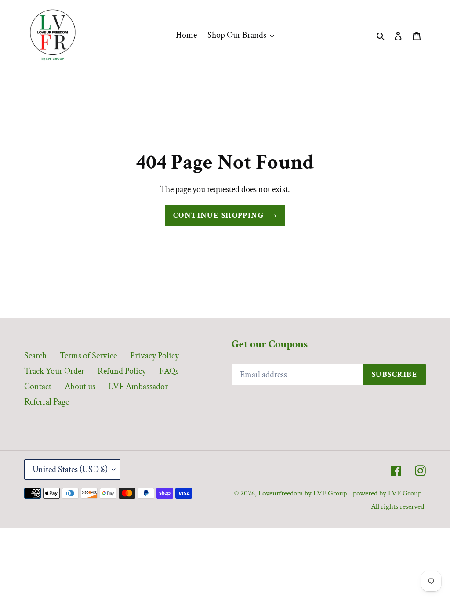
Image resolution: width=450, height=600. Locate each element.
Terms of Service (88, 355)
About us (80, 386)
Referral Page (46, 402)
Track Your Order (54, 371)
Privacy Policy (154, 355)
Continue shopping (218, 215)
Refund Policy (122, 371)
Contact (37, 386)
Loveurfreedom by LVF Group (302, 493)
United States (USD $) (70, 469)
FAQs (168, 371)
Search (35, 355)
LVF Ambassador (138, 386)
